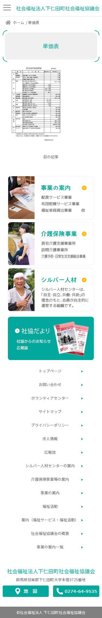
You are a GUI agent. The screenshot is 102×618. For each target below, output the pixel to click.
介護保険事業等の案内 (50, 479)
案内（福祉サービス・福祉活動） (50, 519)
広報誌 (50, 452)
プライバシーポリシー (50, 425)
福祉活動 (50, 506)
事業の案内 (50, 492)
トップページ (50, 371)
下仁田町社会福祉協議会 (51, 571)
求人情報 (50, 438)
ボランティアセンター (50, 398)
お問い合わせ (50, 384)
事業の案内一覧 (50, 547)
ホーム (18, 22)
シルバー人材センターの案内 (50, 465)
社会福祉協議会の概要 (50, 533)
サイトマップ (50, 411)
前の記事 (50, 156)
